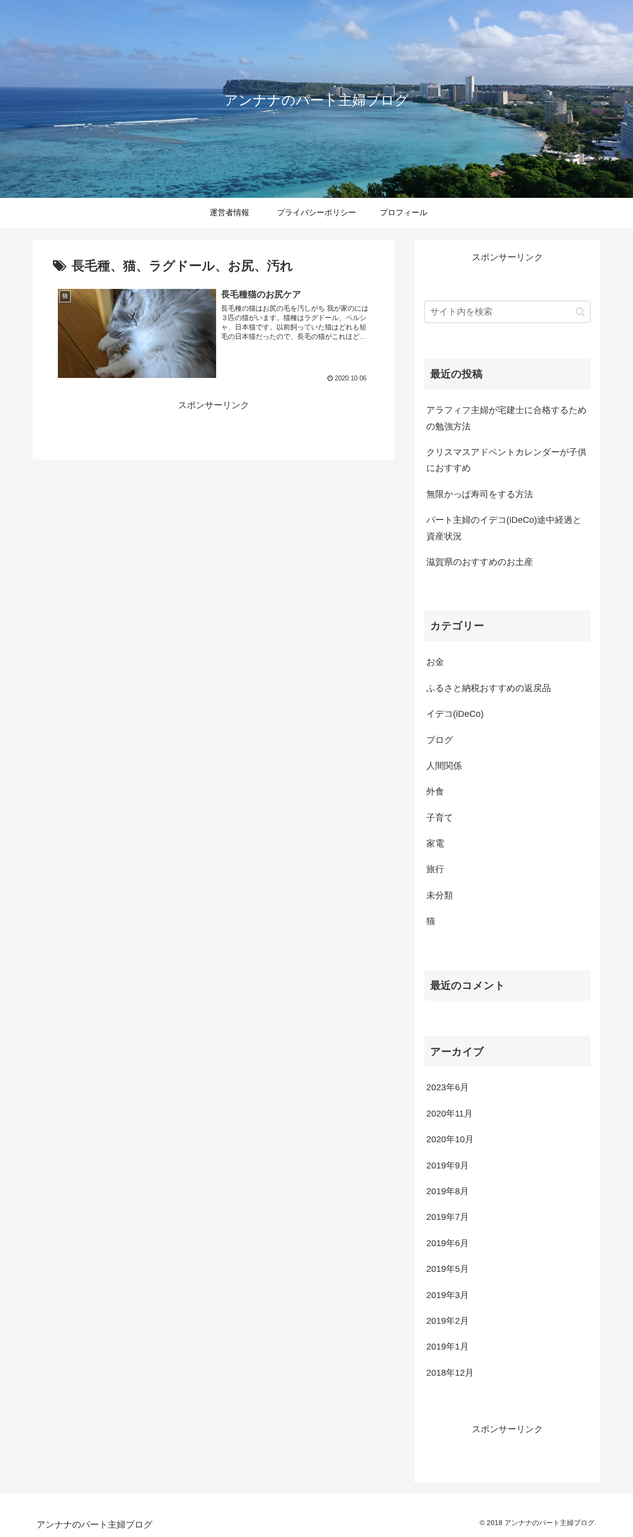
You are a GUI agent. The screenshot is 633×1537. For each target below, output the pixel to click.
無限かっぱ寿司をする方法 (479, 494)
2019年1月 (447, 1346)
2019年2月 (447, 1321)
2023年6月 (447, 1087)
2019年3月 (447, 1295)
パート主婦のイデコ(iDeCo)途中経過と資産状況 (504, 528)
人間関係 (444, 766)
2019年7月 (447, 1217)
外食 (435, 791)
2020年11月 (449, 1113)
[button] (580, 312)
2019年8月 (447, 1191)
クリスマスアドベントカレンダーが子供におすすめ (506, 460)
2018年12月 (450, 1373)
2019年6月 (447, 1243)
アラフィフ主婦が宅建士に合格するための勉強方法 (506, 418)
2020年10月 (450, 1139)
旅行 (435, 869)
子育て (439, 818)
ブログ (439, 740)
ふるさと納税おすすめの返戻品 (488, 688)
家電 (435, 843)
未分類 (439, 895)
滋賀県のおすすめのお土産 (479, 562)
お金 (435, 662)
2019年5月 (447, 1269)
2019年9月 (447, 1165)
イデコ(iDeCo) (455, 714)
